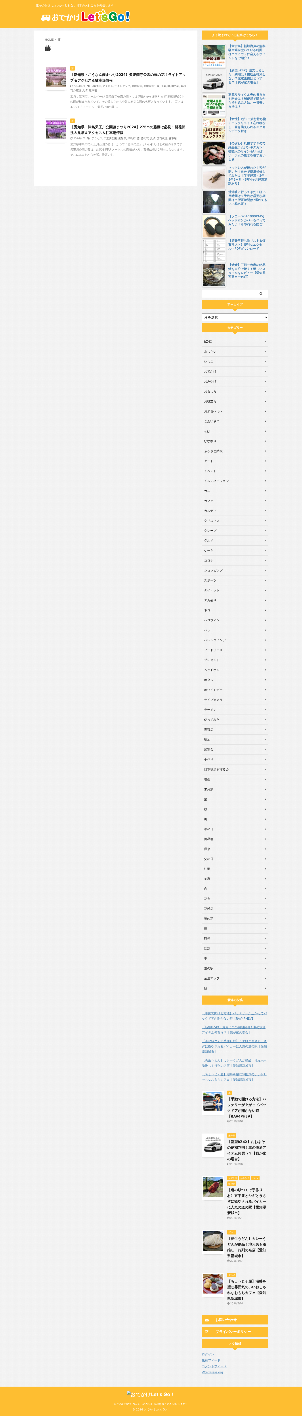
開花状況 (162, 138)
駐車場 (93, 90)
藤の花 (175, 86)
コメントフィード (214, 1366)
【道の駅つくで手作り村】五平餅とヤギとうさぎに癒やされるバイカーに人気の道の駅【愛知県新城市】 (234, 1046)
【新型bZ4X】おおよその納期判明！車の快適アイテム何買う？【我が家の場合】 (234, 1029)
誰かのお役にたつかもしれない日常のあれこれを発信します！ (151, 1404)
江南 (163, 86)
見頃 (85, 90)
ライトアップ (122, 86)
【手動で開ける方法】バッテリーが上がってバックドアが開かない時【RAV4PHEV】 (234, 1015)
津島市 (132, 138)
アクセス (107, 86)
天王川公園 (110, 138)
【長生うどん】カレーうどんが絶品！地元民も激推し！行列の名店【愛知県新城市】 (234, 1062)
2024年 (96, 86)
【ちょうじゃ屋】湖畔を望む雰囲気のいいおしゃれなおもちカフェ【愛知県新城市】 (234, 1076)
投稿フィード (211, 1360)
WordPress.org (212, 1372)
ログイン (208, 1354)
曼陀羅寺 (137, 86)
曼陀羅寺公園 (151, 86)
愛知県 (122, 138)
